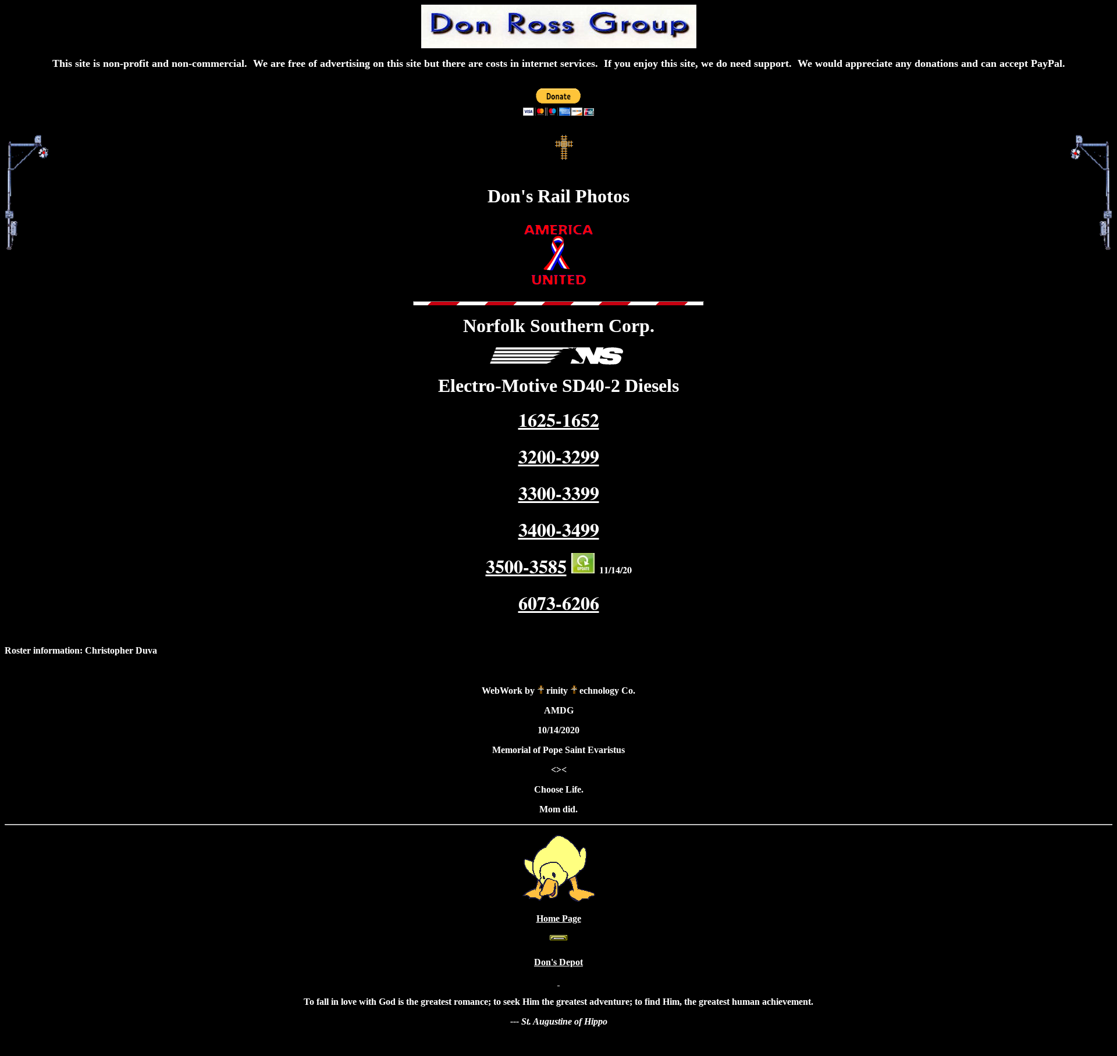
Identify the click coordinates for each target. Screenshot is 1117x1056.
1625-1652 (558, 419)
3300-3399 (558, 492)
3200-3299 (558, 456)
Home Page (558, 918)
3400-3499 (558, 529)
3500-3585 (526, 566)
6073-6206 (558, 602)
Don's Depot (558, 962)
